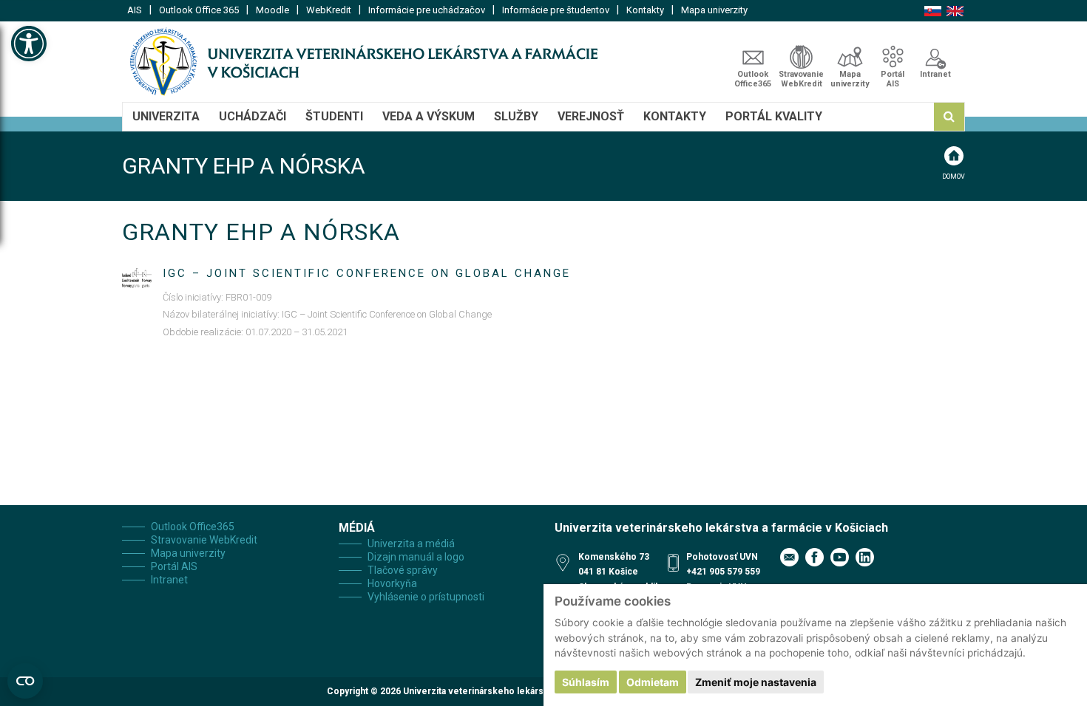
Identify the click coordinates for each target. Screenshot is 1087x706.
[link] (29, 43)
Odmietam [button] (652, 682)
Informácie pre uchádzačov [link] (426, 10)
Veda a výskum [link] (428, 116)
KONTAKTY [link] (674, 116)
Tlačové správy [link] (403, 570)
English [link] (955, 11)
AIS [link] (134, 10)
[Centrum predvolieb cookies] (25, 681)
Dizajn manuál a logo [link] (416, 557)
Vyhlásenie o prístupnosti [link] (426, 597)
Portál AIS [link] (892, 79)
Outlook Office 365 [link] (199, 10)
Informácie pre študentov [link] (555, 10)
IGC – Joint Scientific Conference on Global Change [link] (367, 273)
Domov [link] (953, 176)
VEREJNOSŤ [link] (591, 116)
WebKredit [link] (328, 10)
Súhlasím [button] (585, 682)
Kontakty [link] (645, 10)
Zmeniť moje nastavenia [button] (755, 682)
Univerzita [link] (166, 116)
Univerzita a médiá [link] (411, 543)
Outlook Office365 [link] (752, 79)
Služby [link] (516, 116)
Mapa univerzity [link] (714, 10)
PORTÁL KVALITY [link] (773, 116)
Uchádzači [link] (252, 116)
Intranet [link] (935, 74)
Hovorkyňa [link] (392, 583)
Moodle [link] (272, 10)
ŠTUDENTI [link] (334, 116)
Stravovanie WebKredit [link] (801, 79)
